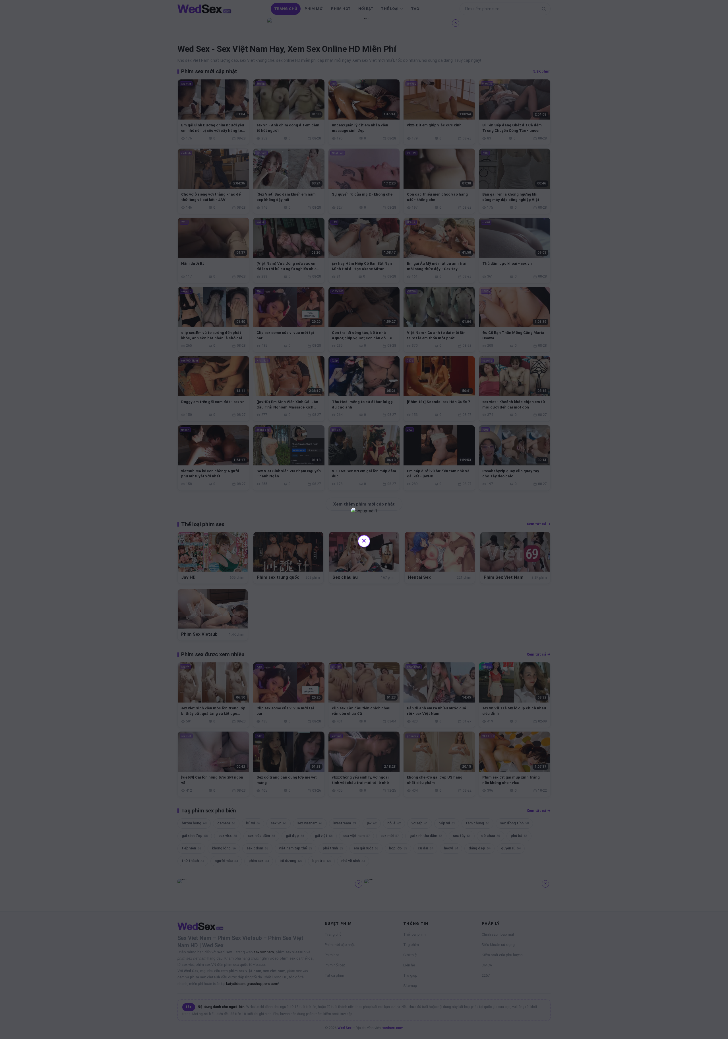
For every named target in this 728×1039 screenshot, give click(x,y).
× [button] (364, 540)
